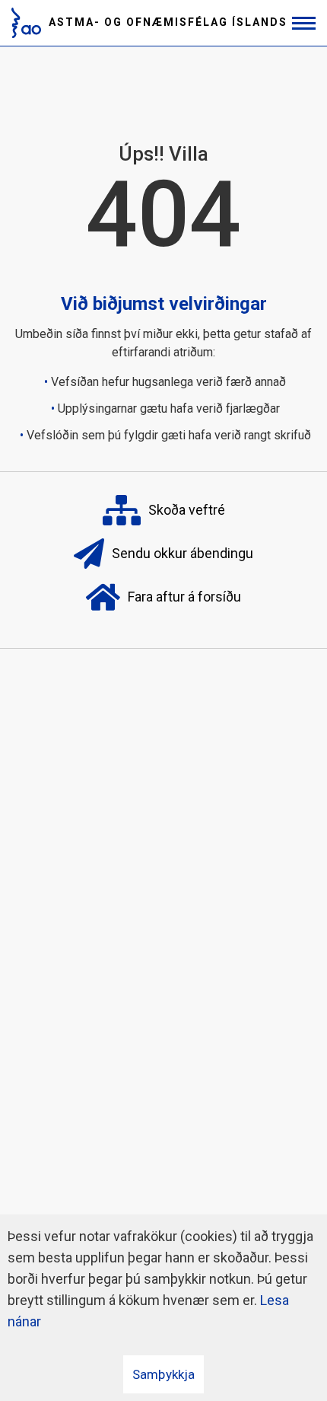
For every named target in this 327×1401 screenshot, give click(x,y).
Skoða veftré (186, 510)
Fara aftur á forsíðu (184, 597)
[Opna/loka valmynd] (304, 23)
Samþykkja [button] (163, 1374)
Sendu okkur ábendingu (182, 553)
